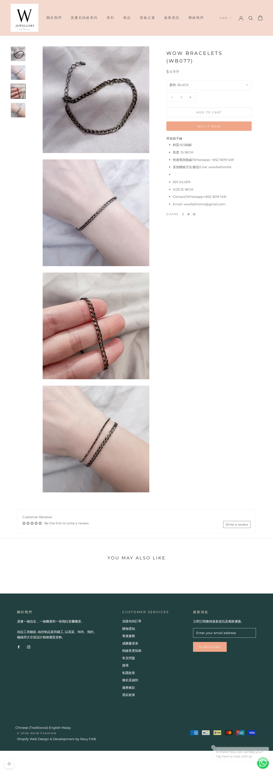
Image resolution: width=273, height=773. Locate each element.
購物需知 (128, 629)
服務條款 (128, 687)
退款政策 (128, 695)
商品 (127, 18)
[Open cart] (260, 17)
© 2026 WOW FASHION (37, 733)
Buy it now (209, 126)
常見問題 (128, 658)
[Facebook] (183, 214)
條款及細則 (130, 680)
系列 (110, 18)
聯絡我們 (196, 18)
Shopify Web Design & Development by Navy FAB (56, 739)
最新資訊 (172, 18)
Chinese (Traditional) (31, 728)
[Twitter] (188, 214)
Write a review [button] (236, 524)
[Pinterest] (194, 214)
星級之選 (147, 18)
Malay (66, 728)
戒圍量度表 (130, 643)
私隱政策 (128, 673)
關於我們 (54, 18)
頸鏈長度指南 (131, 651)
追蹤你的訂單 (131, 621)
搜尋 (125, 665)
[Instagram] (28, 647)
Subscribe (210, 647)
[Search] (250, 18)
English (55, 728)
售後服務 (128, 636)
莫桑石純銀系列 (84, 18)
